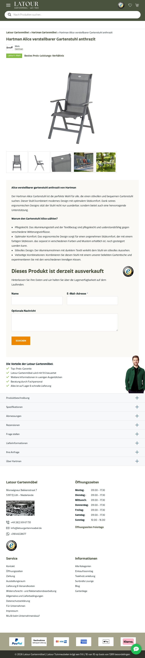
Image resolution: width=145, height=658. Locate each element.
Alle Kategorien (83, 566)
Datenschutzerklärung (18, 600)
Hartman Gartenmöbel (44, 32)
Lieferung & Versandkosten (20, 586)
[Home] (26, 5)
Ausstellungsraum (15, 581)
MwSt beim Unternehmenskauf (23, 615)
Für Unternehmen (15, 605)
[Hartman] (9, 48)
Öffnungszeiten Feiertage (89, 527)
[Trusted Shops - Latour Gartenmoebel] (121, 5)
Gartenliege (81, 591)
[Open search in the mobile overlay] (72, 14)
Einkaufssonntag (84, 571)
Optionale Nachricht (23, 310)
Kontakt (10, 566)
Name (15, 293)
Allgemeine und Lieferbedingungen (24, 596)
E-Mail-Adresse (77, 293)
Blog (77, 586)
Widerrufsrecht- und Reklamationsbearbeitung (31, 591)
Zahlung (10, 576)
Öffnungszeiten (14, 571)
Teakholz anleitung (85, 576)
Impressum (12, 610)
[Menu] (8, 5)
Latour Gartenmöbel (17, 32)
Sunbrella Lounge (84, 581)
